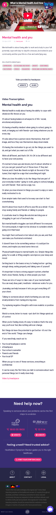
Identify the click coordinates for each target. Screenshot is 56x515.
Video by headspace (10, 378)
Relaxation (25, 69)
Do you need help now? (22, 66)
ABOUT (12, 477)
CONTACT (28, 477)
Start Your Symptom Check (29, 460)
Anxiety (35, 66)
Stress (16, 69)
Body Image (44, 66)
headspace (19, 41)
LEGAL (43, 477)
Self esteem (7, 69)
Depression (7, 66)
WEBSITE (23, 85)
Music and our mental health (42, 69)
